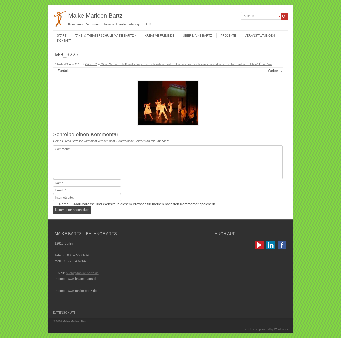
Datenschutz (64, 312)
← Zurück (61, 71)
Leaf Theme (251, 329)
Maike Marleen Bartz (95, 15)
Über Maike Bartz (197, 35)
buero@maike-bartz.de (82, 273)
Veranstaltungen (260, 35)
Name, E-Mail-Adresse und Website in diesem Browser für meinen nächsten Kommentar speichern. (137, 204)
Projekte (228, 35)
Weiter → (275, 71)
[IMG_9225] (168, 103)
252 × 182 (91, 64)
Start (61, 35)
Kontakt (64, 40)
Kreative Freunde (159, 35)
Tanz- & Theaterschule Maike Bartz (104, 35)
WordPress (281, 329)
